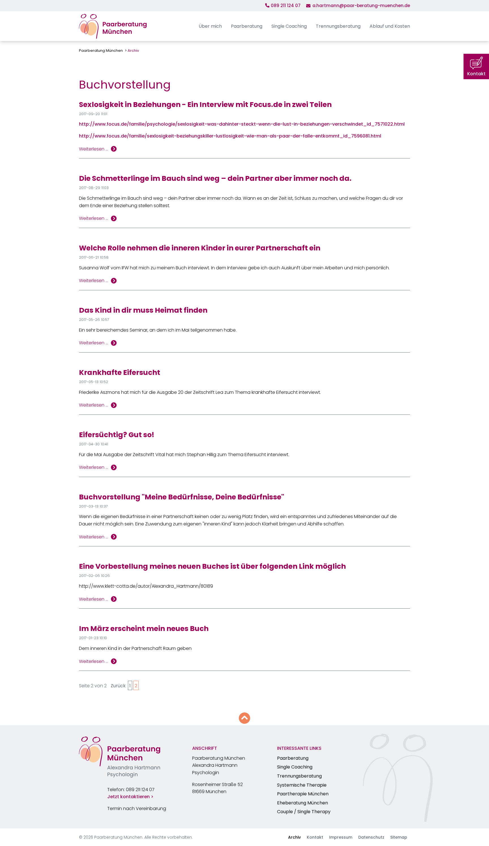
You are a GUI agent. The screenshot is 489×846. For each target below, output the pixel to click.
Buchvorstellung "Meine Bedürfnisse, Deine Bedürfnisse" (181, 497)
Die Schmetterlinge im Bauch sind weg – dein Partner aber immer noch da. (215, 178)
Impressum (340, 837)
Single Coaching (289, 26)
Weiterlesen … (93, 149)
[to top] (244, 718)
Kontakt (315, 837)
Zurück (118, 685)
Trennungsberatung (338, 26)
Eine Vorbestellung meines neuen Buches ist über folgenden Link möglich (212, 566)
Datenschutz (371, 837)
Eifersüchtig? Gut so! (116, 435)
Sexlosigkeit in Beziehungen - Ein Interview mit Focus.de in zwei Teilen (205, 104)
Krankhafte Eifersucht (119, 372)
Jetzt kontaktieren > (130, 796)
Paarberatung (246, 26)
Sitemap (398, 837)
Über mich (210, 26)
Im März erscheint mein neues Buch (144, 629)
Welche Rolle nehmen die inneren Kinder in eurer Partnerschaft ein (199, 248)
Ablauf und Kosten (390, 26)
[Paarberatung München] (113, 26)
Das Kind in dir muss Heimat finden (143, 310)
